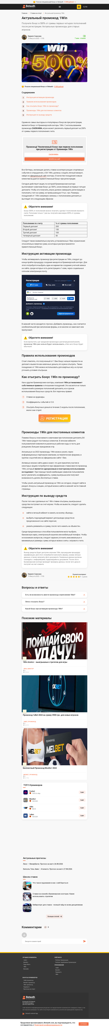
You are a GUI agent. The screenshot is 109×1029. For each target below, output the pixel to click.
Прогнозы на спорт (29, 989)
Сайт (82, 792)
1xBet (57, 968)
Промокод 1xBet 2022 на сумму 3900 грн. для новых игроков (50, 715)
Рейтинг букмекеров (61, 960)
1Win (24, 966)
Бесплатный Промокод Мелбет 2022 (40, 768)
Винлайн (26, 969)
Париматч (58, 972)
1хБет (25, 960)
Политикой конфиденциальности (48, 1025)
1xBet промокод (28, 980)
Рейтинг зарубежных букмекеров (65, 962)
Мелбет (25, 962)
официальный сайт (38, 176)
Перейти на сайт (54, 159)
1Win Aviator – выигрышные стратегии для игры (45, 662)
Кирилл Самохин (34, 36)
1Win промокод (28, 984)
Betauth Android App (32, 1013)
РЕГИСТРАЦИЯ (57, 418)
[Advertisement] (54, 838)
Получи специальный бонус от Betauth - (55, 2)
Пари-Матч (26, 964)
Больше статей (53, 916)
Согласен (83, 1024)
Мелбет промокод (29, 982)
